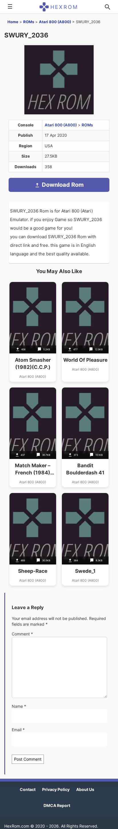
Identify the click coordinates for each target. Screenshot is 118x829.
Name (19, 706)
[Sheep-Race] (32, 539)
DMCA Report (57, 805)
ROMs (28, 21)
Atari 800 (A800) (55, 21)
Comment (22, 633)
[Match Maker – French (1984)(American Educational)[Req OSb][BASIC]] (32, 437)
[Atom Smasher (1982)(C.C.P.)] (32, 332)
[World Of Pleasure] (85, 332)
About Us (85, 789)
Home (12, 21)
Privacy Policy (56, 789)
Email (18, 729)
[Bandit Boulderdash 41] (85, 437)
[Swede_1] (85, 539)
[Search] (107, 7)
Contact (28, 789)
